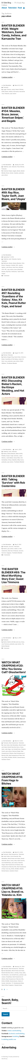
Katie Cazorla (20, 860)
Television (12, 8)
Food (20, 8)
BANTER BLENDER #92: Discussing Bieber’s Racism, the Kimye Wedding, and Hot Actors (13, 386)
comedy (16, 972)
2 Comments (6, 555)
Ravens (3, 271)
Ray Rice (8, 271)
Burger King (10, 357)
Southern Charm (6, 759)
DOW (3, 91)
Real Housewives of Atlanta (13, 864)
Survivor (11, 546)
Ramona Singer (16, 751)
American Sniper (7, 171)
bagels (14, 171)
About (4, 8)
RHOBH (10, 757)
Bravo (18, 747)
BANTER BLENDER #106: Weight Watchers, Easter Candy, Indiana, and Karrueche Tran (14, 32)
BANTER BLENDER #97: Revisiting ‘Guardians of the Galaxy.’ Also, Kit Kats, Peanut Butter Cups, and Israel (14, 298)
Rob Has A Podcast (13, 550)
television (8, 983)
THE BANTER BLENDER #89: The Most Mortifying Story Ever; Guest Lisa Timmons (13, 575)
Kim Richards (5, 974)
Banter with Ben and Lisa (14, 642)
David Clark (17, 357)
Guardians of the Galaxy (11, 359)
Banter (18, 171)
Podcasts (5, 87)
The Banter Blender (12, 363)
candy (13, 89)
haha (3, 749)
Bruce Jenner (9, 173)
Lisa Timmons (5, 644)
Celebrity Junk (7, 166)
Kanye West (17, 458)
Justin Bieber (9, 458)
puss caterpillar (18, 269)
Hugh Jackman (14, 455)
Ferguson (8, 265)
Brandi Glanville (12, 747)
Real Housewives (13, 743)
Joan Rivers (9, 267)
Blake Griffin (19, 453)
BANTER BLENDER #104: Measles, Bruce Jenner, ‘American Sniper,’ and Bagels (13, 114)
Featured (14, 166)
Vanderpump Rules (19, 983)
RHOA (5, 757)
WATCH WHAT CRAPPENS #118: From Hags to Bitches (12, 778)
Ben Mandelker (7, 85)
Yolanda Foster (18, 985)
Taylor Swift (20, 271)
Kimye (10, 460)
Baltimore (5, 263)
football (13, 265)
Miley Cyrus (20, 460)
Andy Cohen (6, 745)
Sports (19, 259)
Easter (6, 91)
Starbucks (14, 271)
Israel (20, 359)
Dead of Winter (19, 89)
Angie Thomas (7, 89)
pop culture (13, 93)
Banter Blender (17, 263)
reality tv (16, 548)
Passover (7, 93)
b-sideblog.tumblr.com (9, 1039)
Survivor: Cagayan (6, 553)
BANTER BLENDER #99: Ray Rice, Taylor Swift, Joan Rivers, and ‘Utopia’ (13, 194)
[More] (24, 8)
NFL (6, 269)
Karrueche (16, 91)
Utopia (3, 273)
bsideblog (16, 1036)
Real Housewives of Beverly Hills (14, 979)
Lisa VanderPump (16, 749)
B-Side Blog (6, 3)
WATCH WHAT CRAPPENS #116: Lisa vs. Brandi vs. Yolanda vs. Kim (13, 890)
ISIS (17, 265)
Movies (22, 166)
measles (16, 173)
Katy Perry (15, 267)
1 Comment (6, 275)
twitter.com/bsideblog (14, 1031)
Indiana (11, 91)
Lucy (6, 361)
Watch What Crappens (7, 985)
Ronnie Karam (21, 757)
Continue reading (8, 77)
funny (22, 642)
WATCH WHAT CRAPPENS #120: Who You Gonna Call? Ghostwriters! (14, 667)
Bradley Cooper (6, 455)
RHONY (15, 757)
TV (12, 983)
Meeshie (14, 460)
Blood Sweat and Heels (14, 858)
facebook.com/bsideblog (16, 1034)
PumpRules (9, 977)
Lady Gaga (8, 749)
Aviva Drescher (14, 856)
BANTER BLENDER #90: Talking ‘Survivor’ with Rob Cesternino (13, 481)
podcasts (21, 173)
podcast (21, 974)
